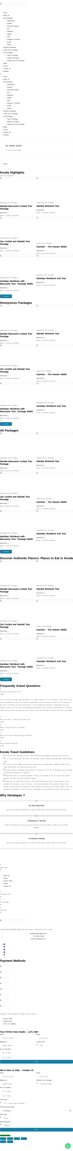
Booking (6, 71)
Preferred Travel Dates (7, 1107)
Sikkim (9, 44)
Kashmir (9, 23)
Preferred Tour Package (44, 1080)
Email (38, 1034)
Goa (8, 28)
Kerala (9, 42)
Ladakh (9, 34)
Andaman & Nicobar (13, 39)
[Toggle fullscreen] (10, 1138)
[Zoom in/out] (3, 1138)
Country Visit (40, 1042)
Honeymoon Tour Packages (15, 60)
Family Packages (12, 55)
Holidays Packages (13, 58)
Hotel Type (3, 1114)
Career (6, 66)
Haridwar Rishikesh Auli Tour (51, 278)
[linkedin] (4, 949)
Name (2, 1034)
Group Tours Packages (11, 50)
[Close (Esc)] (24, 1138)
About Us (7, 15)
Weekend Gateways (10, 47)
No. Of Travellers (6, 1049)
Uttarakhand (11, 20)
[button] (36, 74)
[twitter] (4, 954)
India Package (8, 18)
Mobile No (3, 1042)
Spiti (8, 36)
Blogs (5, 63)
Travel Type (4, 1099)
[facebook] (4, 944)
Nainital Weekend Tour (47, 206)
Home (5, 13)
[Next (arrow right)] (10, 1141)
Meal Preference (5, 1122)
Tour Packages (8, 52)
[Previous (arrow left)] (3, 1141)
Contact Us (7, 68)
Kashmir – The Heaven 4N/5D (51, 246)
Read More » (4, 212)
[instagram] (4, 947)
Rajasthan (10, 31)
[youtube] (4, 952)
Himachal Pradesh (13, 26)
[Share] (17, 1138)
